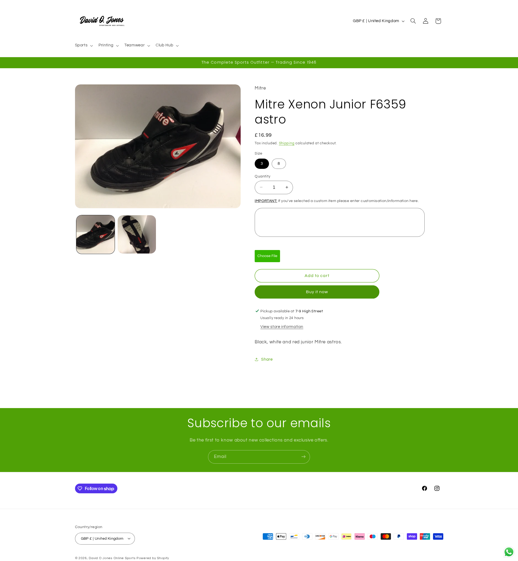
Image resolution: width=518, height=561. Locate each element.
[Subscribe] (303, 456)
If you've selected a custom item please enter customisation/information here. (337, 201)
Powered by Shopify (153, 557)
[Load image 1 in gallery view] (95, 234)
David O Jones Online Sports (112, 557)
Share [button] (266, 359)
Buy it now (317, 292)
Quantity (262, 176)
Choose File (267, 256)
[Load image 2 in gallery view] (137, 234)
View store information (281, 327)
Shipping (287, 143)
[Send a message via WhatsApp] (509, 552)
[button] (83, 46)
